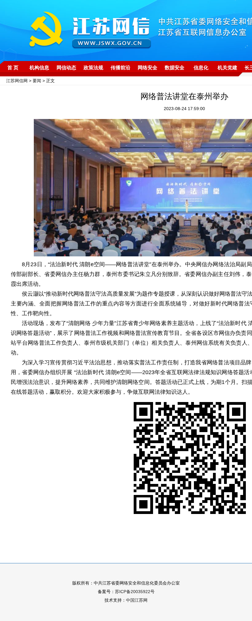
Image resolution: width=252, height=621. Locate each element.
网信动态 (66, 67)
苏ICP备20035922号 (135, 591)
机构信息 (39, 67)
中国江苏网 (137, 600)
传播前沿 (120, 67)
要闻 (37, 80)
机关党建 (227, 67)
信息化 (201, 67)
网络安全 (147, 67)
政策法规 (93, 67)
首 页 (12, 67)
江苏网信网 (17, 80)
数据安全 (174, 67)
